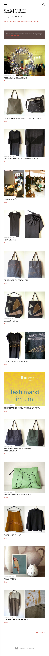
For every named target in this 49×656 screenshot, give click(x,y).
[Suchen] (43, 4)
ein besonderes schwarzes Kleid (21, 159)
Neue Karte (10, 579)
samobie (15, 11)
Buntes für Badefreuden (17, 495)
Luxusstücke (11, 321)
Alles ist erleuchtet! (15, 78)
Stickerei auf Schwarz (16, 361)
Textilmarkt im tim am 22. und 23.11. (22, 408)
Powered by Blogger (26, 648)
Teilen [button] (6, 81)
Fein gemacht (11, 240)
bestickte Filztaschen (16, 280)
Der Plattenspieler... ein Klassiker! (22, 118)
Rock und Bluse (12, 535)
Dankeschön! (11, 199)
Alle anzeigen (12, 36)
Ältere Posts (39, 633)
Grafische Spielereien (16, 619)
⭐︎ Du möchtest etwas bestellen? (18, 21)
